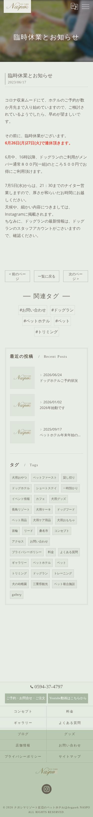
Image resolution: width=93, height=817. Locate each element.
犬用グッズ (58, 499)
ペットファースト (45, 477)
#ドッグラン (62, 310)
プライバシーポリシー (27, 552)
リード (28, 531)
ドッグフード (66, 509)
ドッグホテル (21, 488)
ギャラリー (19, 562)
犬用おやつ (19, 477)
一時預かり (70, 488)
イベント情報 (21, 499)
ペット (61, 562)
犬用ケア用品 (42, 520)
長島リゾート (21, 509)
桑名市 (43, 531)
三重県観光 (40, 584)
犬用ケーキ (43, 509)
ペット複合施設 (64, 584)
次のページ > (76, 276)
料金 (51, 552)
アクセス (18, 541)
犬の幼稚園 (19, 584)
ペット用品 (19, 520)
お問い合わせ (39, 541)
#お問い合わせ (33, 310)
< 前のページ (17, 276)
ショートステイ (46, 488)
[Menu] (85, 6)
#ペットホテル (37, 321)
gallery (16, 594)
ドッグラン (40, 573)
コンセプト (61, 531)
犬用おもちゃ (66, 520)
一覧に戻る (46, 276)
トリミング (19, 573)
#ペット (62, 321)
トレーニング (63, 573)
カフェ (40, 499)
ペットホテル (42, 562)
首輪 (15, 531)
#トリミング (46, 331)
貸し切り (69, 477)
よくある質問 (69, 552)
